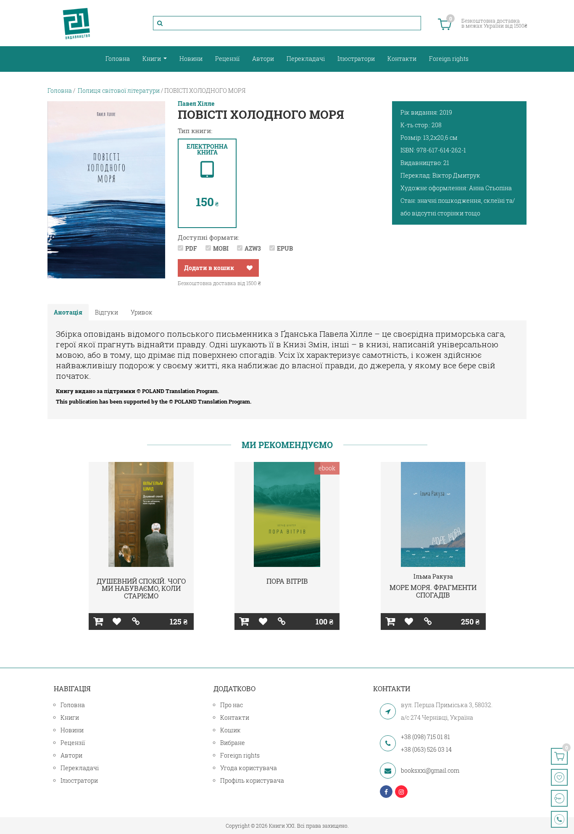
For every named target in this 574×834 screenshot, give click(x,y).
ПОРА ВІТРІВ (287, 581)
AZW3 (253, 248)
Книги (152, 59)
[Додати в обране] (249, 268)
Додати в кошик (209, 268)
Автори (263, 59)
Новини (191, 59)
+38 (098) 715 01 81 (425, 737)
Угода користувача (248, 768)
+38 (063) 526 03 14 (426, 749)
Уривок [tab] (142, 312)
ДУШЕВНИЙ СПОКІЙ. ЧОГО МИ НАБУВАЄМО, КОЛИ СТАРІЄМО (141, 588)
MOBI (221, 248)
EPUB (285, 248)
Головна (117, 59)
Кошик (230, 730)
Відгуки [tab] (106, 312)
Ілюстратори (356, 59)
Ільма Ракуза (433, 576)
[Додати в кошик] (98, 621)
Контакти (401, 59)
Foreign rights (449, 59)
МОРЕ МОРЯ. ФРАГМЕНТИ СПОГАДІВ (433, 591)
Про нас (231, 705)
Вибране (232, 743)
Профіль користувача (252, 780)
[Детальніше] (135, 621)
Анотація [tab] (68, 312)
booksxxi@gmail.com (430, 770)
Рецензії (227, 59)
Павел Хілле (196, 103)
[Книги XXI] (76, 23)
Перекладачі (306, 59)
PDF (191, 248)
